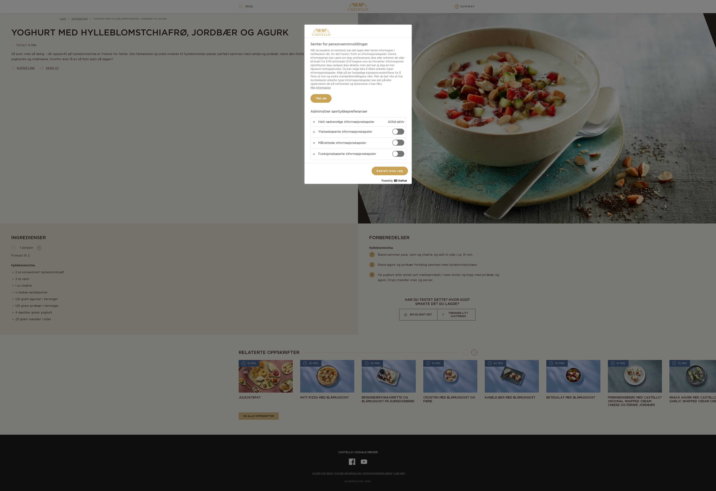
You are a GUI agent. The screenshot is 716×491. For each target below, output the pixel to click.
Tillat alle (321, 98)
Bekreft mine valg (389, 170)
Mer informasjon (320, 87)
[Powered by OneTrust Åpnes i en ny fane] (395, 181)
